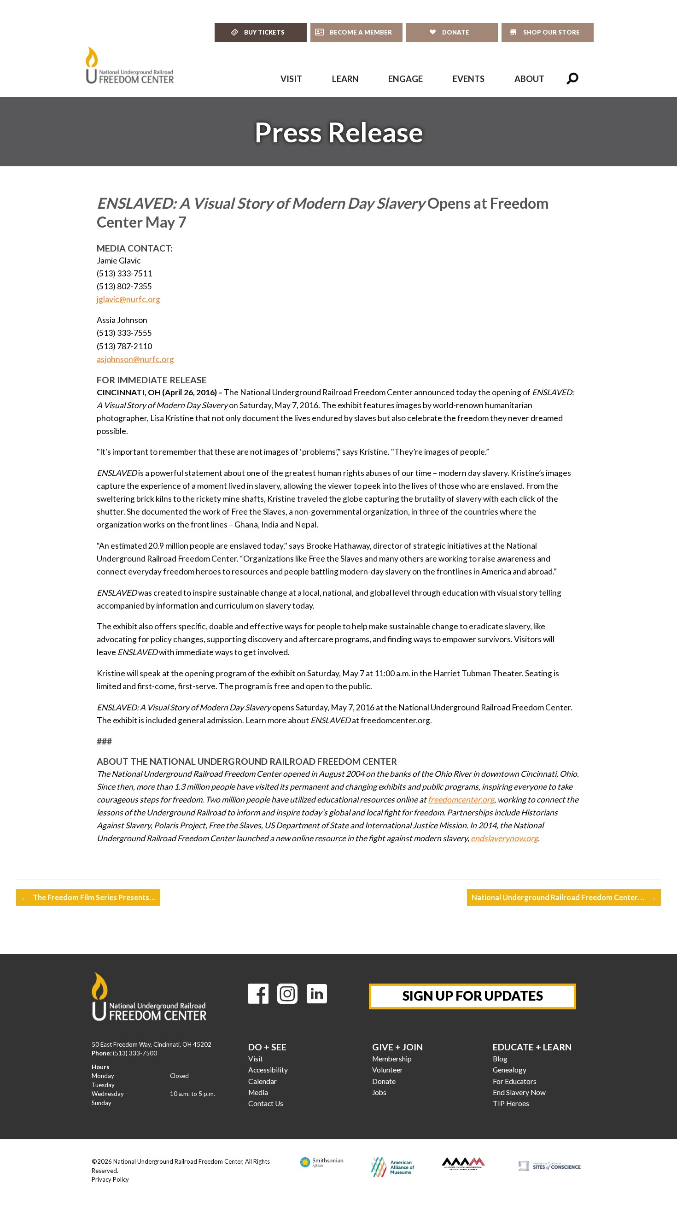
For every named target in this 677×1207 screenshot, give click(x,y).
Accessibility (268, 1070)
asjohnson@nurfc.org (135, 359)
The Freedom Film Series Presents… (88, 897)
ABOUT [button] (529, 79)
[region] (338, 131)
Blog (500, 1059)
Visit (255, 1059)
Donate (384, 1081)
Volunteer (387, 1070)
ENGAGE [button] (405, 79)
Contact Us (265, 1103)
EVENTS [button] (468, 79)
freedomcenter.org (461, 799)
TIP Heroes (511, 1103)
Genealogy (509, 1070)
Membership (392, 1059)
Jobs (379, 1092)
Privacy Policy (110, 1179)
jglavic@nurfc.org (128, 299)
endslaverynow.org (504, 838)
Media (258, 1092)
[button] (572, 79)
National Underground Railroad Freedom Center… (564, 897)
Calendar (262, 1081)
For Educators (515, 1081)
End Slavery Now (519, 1092)
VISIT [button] (291, 79)
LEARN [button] (345, 79)
